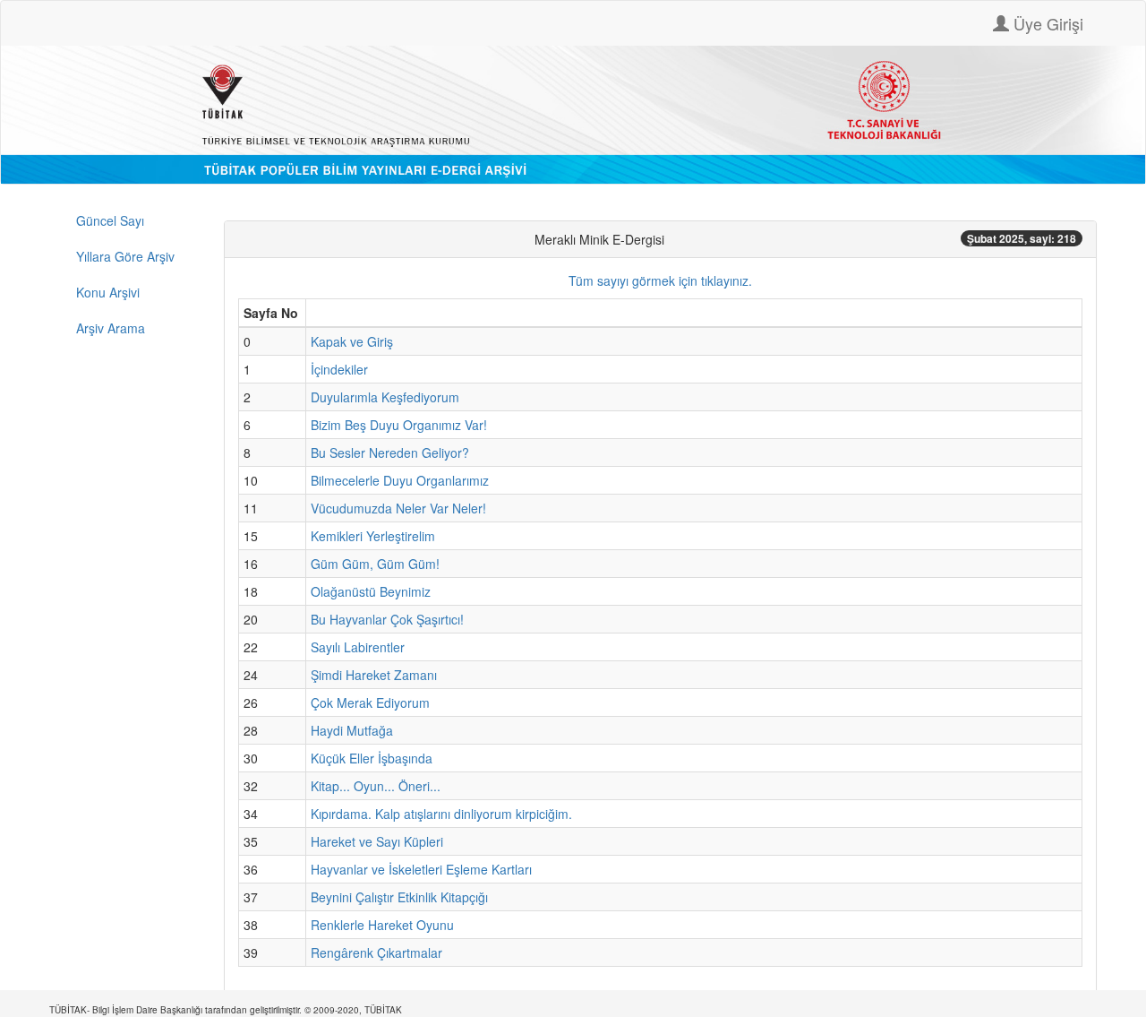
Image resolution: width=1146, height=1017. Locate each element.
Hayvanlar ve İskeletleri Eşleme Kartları (421, 869)
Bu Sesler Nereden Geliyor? (390, 452)
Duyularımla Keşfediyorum (385, 397)
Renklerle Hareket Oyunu (382, 925)
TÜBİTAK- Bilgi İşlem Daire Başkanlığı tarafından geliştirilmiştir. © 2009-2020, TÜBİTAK (225, 1010)
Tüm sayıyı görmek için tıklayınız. (660, 280)
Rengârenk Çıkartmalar (376, 952)
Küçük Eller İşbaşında (371, 758)
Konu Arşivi (108, 292)
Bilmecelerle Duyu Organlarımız (400, 480)
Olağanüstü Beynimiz (371, 591)
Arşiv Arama (110, 328)
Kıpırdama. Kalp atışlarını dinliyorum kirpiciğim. (441, 814)
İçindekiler (339, 369)
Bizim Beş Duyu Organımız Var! (399, 425)
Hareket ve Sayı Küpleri (377, 841)
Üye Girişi (1046, 23)
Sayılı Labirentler (358, 647)
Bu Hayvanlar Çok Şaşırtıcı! (387, 619)
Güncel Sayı (110, 220)
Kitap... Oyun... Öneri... (375, 786)
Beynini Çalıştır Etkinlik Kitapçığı (399, 897)
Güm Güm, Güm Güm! (375, 564)
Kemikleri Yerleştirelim (373, 536)
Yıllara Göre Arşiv (125, 256)
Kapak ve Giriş (352, 341)
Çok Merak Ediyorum (370, 702)
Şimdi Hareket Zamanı (374, 675)
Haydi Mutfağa (352, 730)
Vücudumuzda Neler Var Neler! (398, 508)
